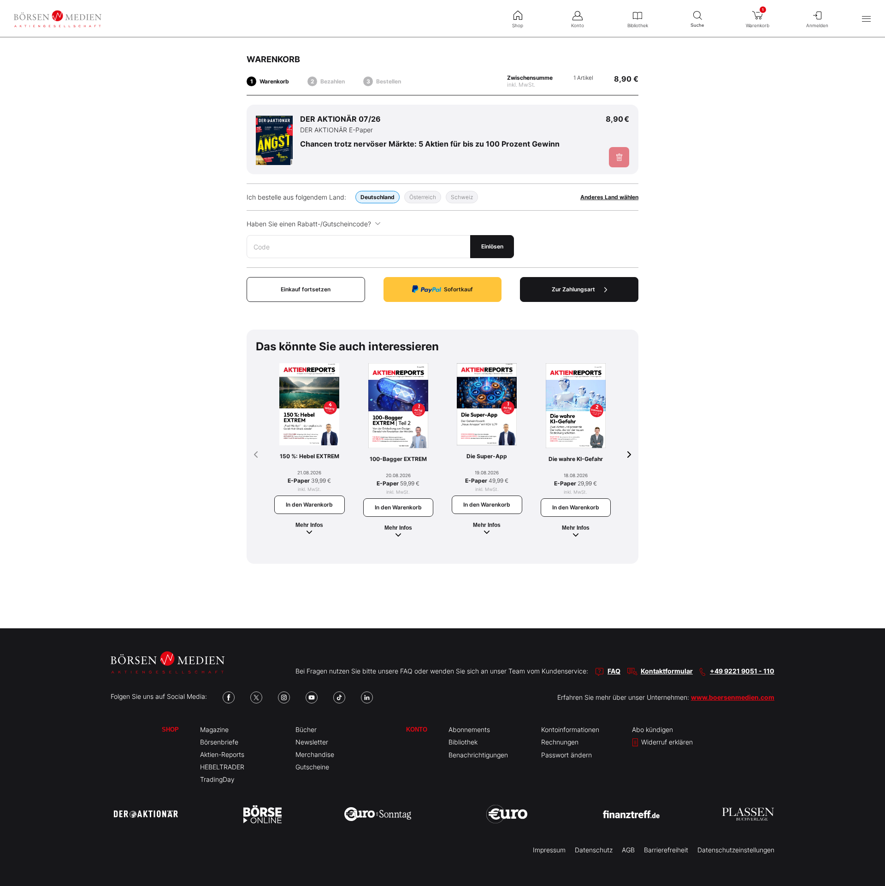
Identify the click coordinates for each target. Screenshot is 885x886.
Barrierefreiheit (666, 850)
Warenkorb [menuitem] (757, 17)
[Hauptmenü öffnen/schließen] (866, 18)
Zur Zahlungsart (573, 289)
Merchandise (314, 754)
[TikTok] (339, 697)
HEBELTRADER (222, 767)
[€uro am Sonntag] (377, 814)
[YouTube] (312, 697)
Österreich (422, 197)
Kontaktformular (667, 671)
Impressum (549, 850)
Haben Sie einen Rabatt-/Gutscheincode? (309, 224)
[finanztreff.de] (631, 814)
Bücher (306, 729)
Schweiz (462, 197)
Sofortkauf (458, 289)
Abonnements (469, 729)
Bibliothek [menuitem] (637, 25)
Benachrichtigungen (478, 755)
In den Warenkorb (309, 504)
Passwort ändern (566, 755)
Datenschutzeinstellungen (735, 850)
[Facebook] (229, 697)
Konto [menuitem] (577, 25)
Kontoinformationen (570, 729)
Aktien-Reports (222, 754)
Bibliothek (463, 742)
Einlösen (492, 246)
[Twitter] (256, 697)
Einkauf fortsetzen (305, 289)
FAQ (614, 671)
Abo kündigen (652, 729)
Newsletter (311, 742)
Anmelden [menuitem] (817, 25)
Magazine (214, 729)
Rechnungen (559, 742)
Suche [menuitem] (697, 25)
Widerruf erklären (666, 742)
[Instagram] (284, 697)
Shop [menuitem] (517, 25)
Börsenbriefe (219, 742)
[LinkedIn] (367, 697)
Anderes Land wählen (609, 197)
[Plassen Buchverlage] (748, 814)
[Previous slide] (256, 454)
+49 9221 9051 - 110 (742, 671)
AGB (628, 850)
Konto (416, 729)
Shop (170, 729)
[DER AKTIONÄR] (146, 814)
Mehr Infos (309, 525)
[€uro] (506, 814)
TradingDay (217, 779)
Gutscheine (312, 767)
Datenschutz (594, 850)
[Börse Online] (262, 814)
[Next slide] (629, 454)
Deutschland (377, 197)
